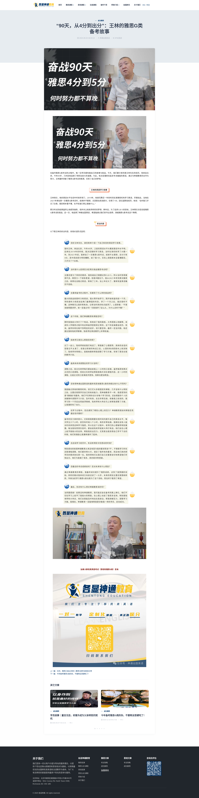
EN (144, 5)
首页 (60, 5)
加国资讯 (126, 5)
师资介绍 (114, 5)
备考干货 (104, 5)
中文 (148, 5)
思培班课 (81, 770)
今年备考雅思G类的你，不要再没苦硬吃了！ (123, 715)
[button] (94, 728)
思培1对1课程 (83, 773)
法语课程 (93, 5)
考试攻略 (104, 763)
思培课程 (81, 5)
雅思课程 (69, 5)
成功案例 (101, 20)
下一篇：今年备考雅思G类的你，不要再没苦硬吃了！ (70, 674)
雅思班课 (81, 763)
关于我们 (137, 5)
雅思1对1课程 (83, 766)
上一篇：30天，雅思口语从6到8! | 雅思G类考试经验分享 (71, 671)
